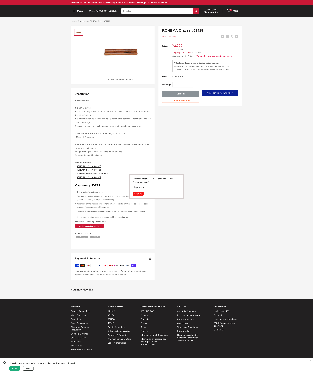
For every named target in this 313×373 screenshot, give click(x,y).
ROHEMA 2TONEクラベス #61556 (92, 173)
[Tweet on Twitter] (232, 36)
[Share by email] (236, 36)
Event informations (116, 327)
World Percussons (79, 315)
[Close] (310, 361)
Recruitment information (188, 315)
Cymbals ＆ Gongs (79, 334)
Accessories (76, 345)
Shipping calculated (181, 52)
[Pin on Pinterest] (227, 36)
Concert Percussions (80, 311)
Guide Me (218, 315)
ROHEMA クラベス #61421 (89, 170)
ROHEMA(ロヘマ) (169, 37)
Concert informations (117, 343)
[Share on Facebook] (222, 36)
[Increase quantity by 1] (190, 84)
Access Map (183, 323)
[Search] (196, 11)
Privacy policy (183, 331)
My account (210, 12)
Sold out (180, 94)
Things (144, 323)
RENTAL (111, 315)
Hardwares (76, 341)
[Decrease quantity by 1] (175, 84)
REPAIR (111, 323)
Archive (144, 331)
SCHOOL (112, 319)
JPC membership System (119, 339)
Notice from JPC (221, 311)
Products (145, 319)
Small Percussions (79, 323)
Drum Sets (76, 319)
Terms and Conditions (187, 327)
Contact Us (219, 330)
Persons (144, 315)
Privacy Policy (72, 363)
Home (73, 21)
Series (143, 327)
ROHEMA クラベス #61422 (89, 177)
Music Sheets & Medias (81, 349)
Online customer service (119, 331)
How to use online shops (225, 319)
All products (83, 21)
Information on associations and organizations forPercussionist (153, 342)
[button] (219, 93)
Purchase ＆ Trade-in (117, 335)
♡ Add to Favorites (181, 100)
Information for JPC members (154, 335)
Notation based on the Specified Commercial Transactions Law (187, 338)
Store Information (185, 319)
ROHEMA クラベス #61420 (89, 166)
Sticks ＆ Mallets (78, 337)
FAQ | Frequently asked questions (224, 324)
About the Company (186, 311)
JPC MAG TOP (147, 311)
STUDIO (111, 311)
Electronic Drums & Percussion (80, 328)
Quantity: (166, 84)
